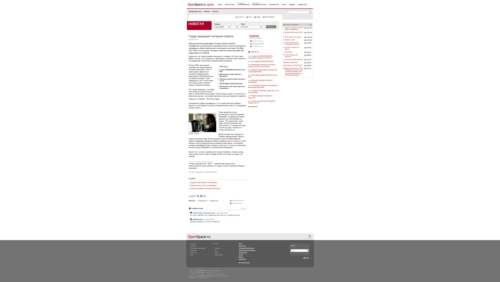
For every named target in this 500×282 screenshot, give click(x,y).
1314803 (309, 40)
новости (241, 17)
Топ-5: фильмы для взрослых (291, 55)
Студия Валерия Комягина (206, 276)
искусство (230, 4)
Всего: (243, 208)
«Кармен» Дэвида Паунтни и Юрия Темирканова (294, 28)
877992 (309, 47)
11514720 (309, 32)
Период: (217, 24)
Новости (255, 52)
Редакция (193, 244)
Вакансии (193, 250)
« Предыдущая (202, 200)
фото (250, 17)
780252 (309, 62)
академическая (259, 4)
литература (274, 4)
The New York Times (211, 172)
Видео (217, 252)
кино (220, 4)
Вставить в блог (237, 203)
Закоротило (288, 52)
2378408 (309, 37)
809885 (309, 55)
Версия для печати (238, 200)
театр (284, 4)
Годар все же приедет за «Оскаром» (203, 182)
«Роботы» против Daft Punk (294, 59)
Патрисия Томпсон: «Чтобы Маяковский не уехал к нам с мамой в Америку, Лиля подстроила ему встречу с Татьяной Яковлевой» (294, 71)
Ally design (201, 272)
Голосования (219, 255)
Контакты (193, 252)
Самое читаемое (292, 24)
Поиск (292, 245)
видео (259, 17)
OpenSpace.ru (202, 270)
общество (302, 4)
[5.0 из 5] (250, 36)
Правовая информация (198, 248)
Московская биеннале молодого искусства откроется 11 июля (261, 65)
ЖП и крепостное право (293, 37)
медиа (292, 4)
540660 (309, 65)
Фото (216, 250)
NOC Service (192, 277)
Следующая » (213, 200)
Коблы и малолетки (291, 62)
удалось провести (234, 141)
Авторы (207, 11)
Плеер (217, 244)
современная (243, 4)
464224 (309, 68)
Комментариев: (257, 41)
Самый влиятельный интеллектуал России (292, 43)
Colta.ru (215, 11)
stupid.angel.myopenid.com (204, 213)
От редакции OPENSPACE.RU (263, 61)
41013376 (309, 28)
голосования (269, 17)
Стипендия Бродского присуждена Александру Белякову (262, 86)
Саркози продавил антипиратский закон (205, 188)
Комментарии (197, 208)
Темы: (243, 24)
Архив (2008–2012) (195, 11)
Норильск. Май (290, 40)
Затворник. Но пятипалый (293, 65)
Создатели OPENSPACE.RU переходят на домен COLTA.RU (260, 57)
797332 (309, 59)
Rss (307, 258)
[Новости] (199, 25)
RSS (191, 255)
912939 (309, 43)
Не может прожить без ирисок (292, 48)
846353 (309, 52)
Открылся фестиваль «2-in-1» (294, 33)
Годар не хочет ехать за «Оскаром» (203, 185)
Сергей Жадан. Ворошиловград (230, 83)
